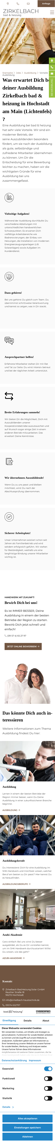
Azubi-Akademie (12, 934)
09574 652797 (18, 3)
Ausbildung (30, 72)
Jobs (18, 72)
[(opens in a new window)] (52, 60)
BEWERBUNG (51, 87)
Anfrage (46, 3)
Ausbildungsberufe (13, 860)
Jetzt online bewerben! (22, 646)
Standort (8, 3)
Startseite (7, 72)
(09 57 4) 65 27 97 (16, 635)
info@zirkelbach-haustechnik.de (28, 3)
